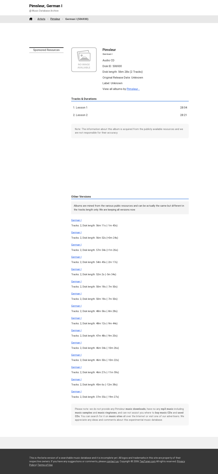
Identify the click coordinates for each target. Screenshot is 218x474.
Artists (41, 18)
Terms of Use (45, 465)
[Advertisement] (109, 35)
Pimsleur (55, 18)
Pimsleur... (133, 89)
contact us (112, 461)
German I (76, 220)
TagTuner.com (147, 461)
